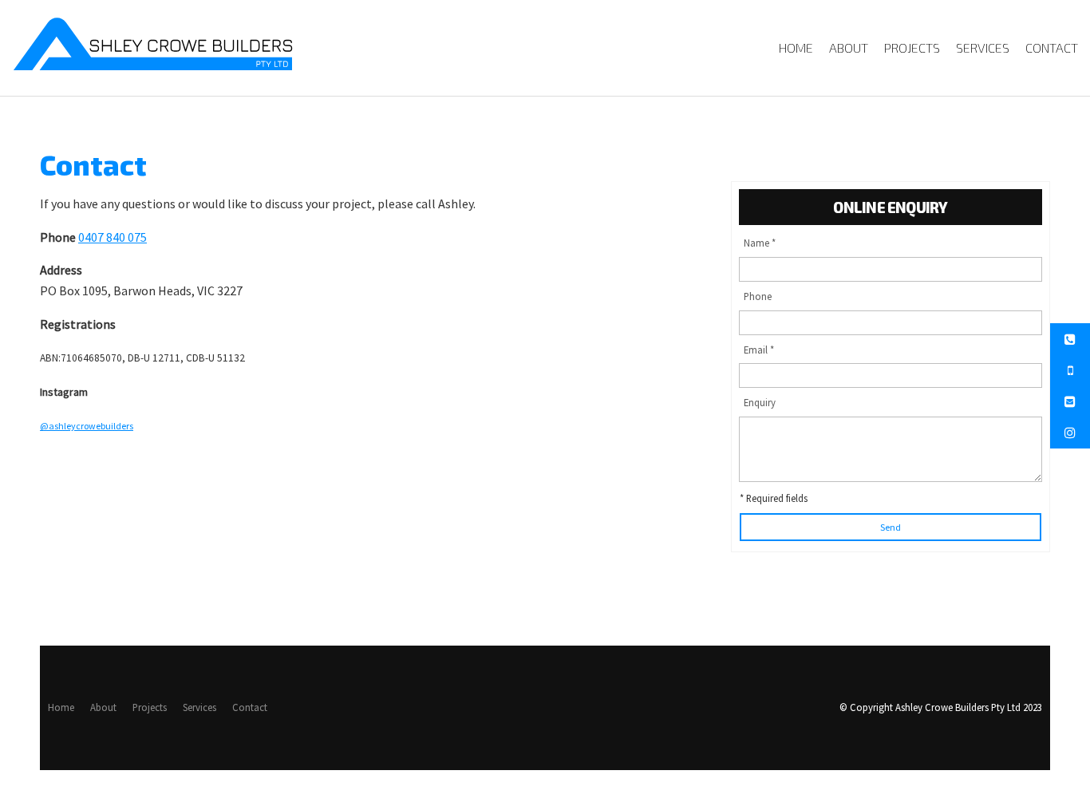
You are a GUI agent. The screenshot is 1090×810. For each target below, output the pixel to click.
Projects (912, 47)
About (848, 47)
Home (796, 47)
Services (982, 47)
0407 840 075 (112, 237)
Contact (1051, 47)
